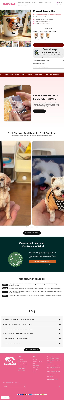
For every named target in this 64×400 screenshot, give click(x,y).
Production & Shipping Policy (38, 362)
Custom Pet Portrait (22, 363)
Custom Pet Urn (21, 368)
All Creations (20, 359)
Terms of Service (36, 367)
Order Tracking (21, 370)
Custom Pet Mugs (22, 366)
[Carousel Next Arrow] (62, 183)
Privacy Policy (36, 369)
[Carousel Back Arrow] (2, 183)
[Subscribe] (24, 386)
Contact (34, 371)
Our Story (35, 359)
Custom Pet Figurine (22, 361)
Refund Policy (36, 365)
